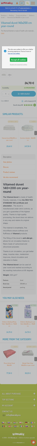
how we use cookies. (14, 53)
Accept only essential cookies (18, 64)
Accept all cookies (18, 59)
